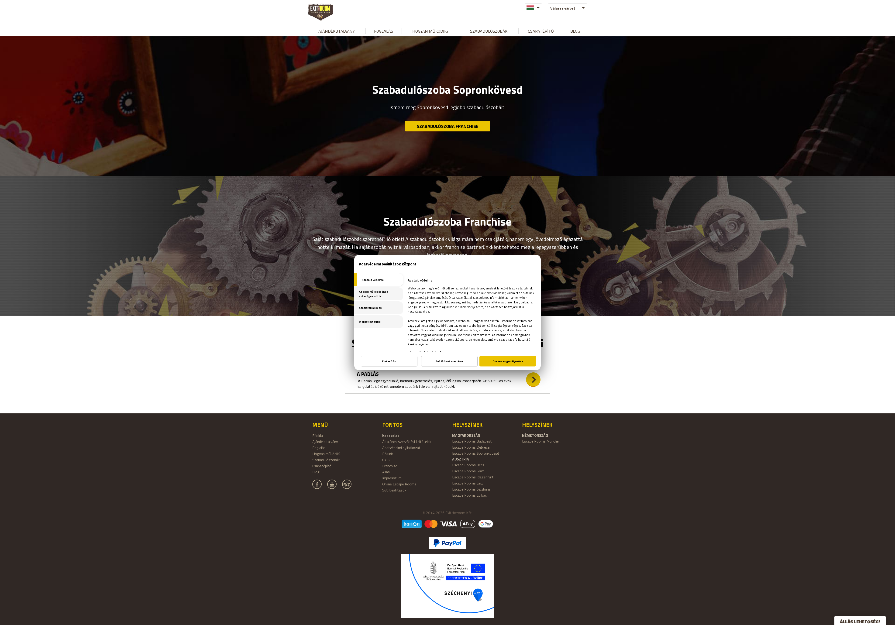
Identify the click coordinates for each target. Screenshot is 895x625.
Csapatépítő (541, 31)
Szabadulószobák (488, 31)
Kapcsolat (390, 435)
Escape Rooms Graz (468, 471)
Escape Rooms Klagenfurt (473, 477)
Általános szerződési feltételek (406, 441)
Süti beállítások (394, 490)
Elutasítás (389, 361)
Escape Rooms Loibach (470, 495)
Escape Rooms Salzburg (471, 489)
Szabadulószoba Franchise (447, 126)
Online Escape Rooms (399, 484)
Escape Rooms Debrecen (471, 447)
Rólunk (387, 454)
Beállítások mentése (449, 361)
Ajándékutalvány (336, 31)
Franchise (389, 466)
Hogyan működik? (430, 31)
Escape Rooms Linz (467, 483)
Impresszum (392, 478)
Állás (386, 472)
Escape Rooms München (541, 441)
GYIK (386, 460)
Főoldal (318, 435)
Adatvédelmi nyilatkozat (401, 447)
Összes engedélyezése (507, 361)
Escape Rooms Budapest (472, 441)
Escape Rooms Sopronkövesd (475, 453)
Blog (575, 31)
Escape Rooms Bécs (468, 465)
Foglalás (383, 31)
